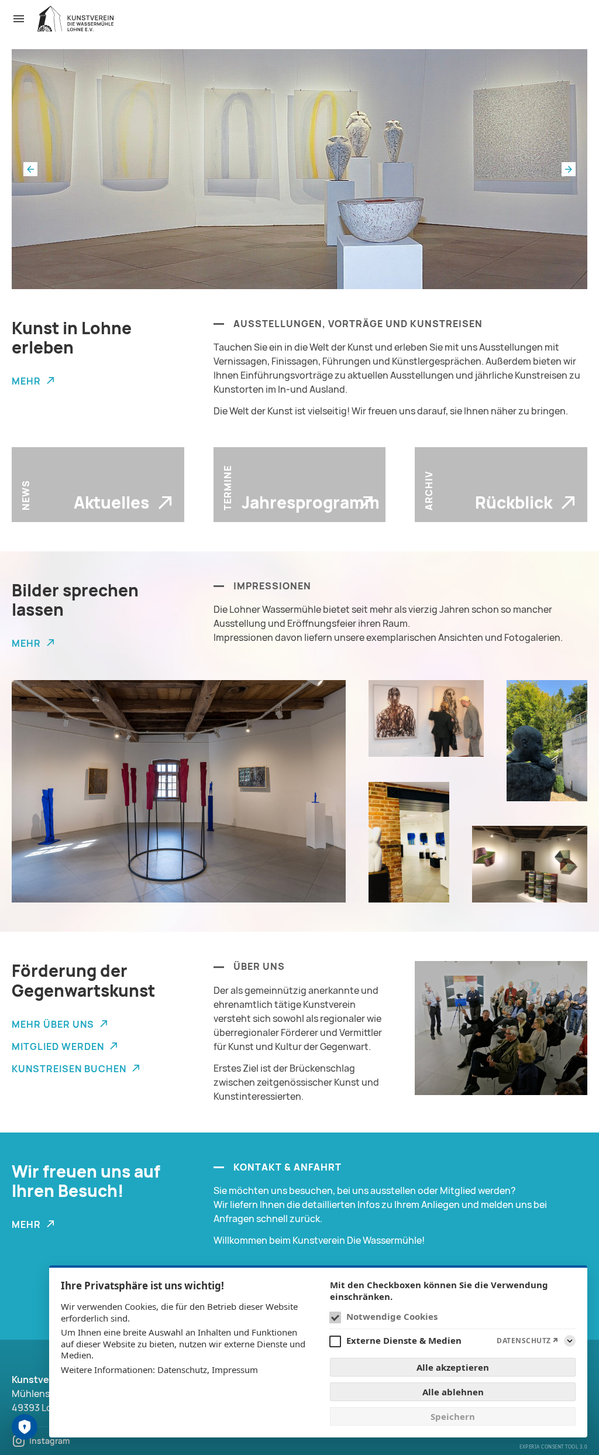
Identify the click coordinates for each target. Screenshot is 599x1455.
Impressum (235, 1369)
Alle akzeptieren (452, 1367)
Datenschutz (182, 1369)
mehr (26, 381)
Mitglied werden (58, 1046)
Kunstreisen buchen (69, 1068)
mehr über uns (53, 1024)
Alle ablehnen (453, 1392)
